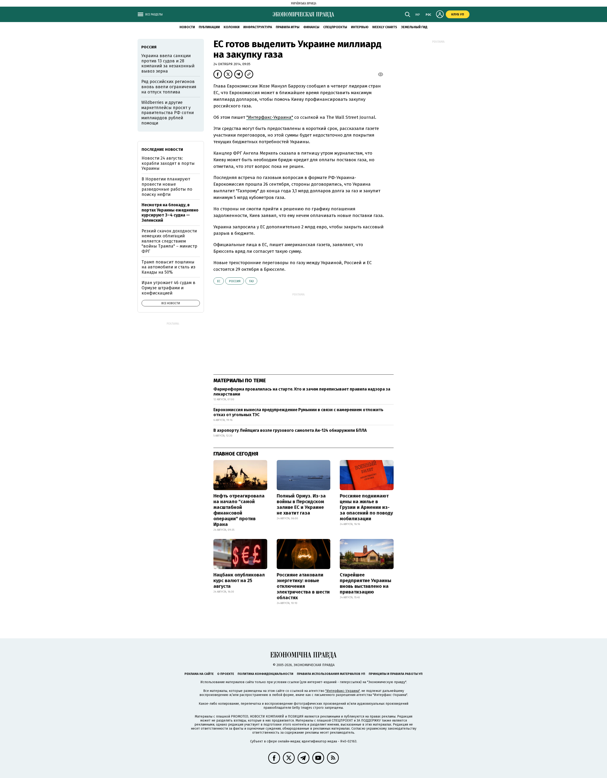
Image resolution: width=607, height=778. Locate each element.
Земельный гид (414, 27)
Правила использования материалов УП (331, 674)
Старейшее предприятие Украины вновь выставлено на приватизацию (365, 583)
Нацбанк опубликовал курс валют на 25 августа (239, 580)
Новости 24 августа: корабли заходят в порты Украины (168, 163)
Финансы (311, 27)
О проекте (225, 674)
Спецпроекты (335, 27)
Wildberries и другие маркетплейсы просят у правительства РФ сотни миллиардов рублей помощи (167, 112)
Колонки (231, 27)
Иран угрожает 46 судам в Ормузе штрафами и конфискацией (168, 287)
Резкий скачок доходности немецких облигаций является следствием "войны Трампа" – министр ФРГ (169, 241)
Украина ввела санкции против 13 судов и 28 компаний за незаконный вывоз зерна (167, 63)
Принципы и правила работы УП (396, 674)
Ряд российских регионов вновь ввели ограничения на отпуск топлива (168, 86)
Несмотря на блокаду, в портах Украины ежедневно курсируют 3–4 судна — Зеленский (170, 212)
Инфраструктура (257, 27)
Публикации (209, 27)
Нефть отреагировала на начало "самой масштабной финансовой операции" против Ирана (239, 510)
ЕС (218, 281)
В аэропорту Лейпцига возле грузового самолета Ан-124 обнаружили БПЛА (290, 430)
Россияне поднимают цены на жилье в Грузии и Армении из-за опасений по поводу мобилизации (366, 507)
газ (251, 281)
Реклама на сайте (199, 674)
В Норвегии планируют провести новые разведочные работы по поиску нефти (167, 186)
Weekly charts (384, 27)
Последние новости (162, 149)
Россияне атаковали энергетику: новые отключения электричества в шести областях (303, 586)
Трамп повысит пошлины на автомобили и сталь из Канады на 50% (168, 267)
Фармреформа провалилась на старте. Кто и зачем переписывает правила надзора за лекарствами (301, 392)
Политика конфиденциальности (265, 674)
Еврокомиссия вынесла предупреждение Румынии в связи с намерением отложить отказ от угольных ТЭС (298, 412)
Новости (187, 27)
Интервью (359, 27)
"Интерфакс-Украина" (269, 117)
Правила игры (287, 27)
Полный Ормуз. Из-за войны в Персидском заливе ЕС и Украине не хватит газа (301, 504)
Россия (234, 281)
